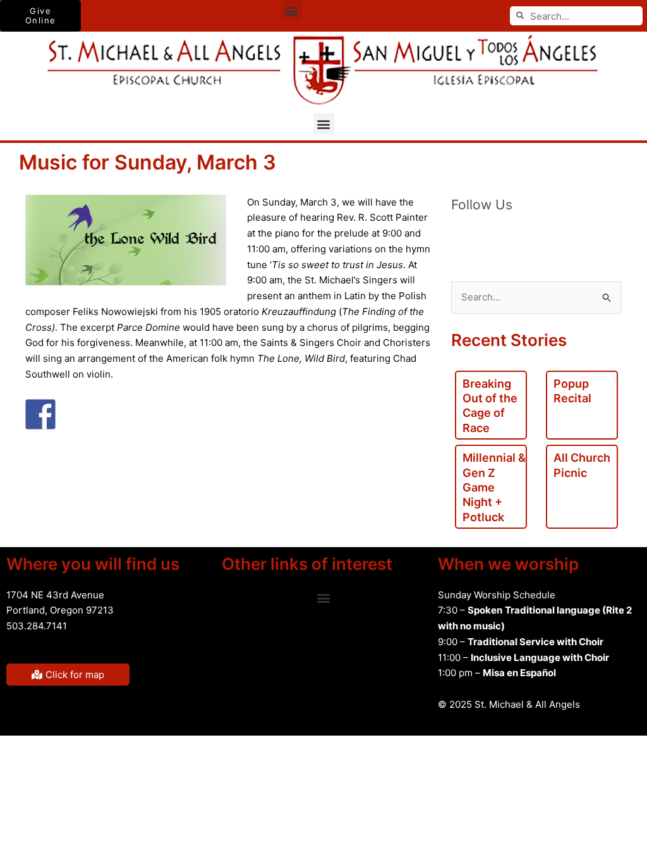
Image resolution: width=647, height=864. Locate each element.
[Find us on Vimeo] (541, 238)
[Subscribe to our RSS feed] (488, 238)
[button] (291, 10)
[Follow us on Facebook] (461, 238)
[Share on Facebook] (40, 414)
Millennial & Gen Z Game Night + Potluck (494, 487)
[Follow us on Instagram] (567, 238)
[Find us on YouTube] (514, 238)
